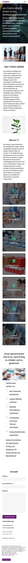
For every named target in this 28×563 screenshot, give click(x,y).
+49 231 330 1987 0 (8, 532)
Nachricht (5, 491)
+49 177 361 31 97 (7, 534)
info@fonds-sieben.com (9, 538)
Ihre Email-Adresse (8, 483)
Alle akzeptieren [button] (6, 559)
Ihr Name (5, 476)
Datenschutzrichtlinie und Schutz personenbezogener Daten (9, 554)
